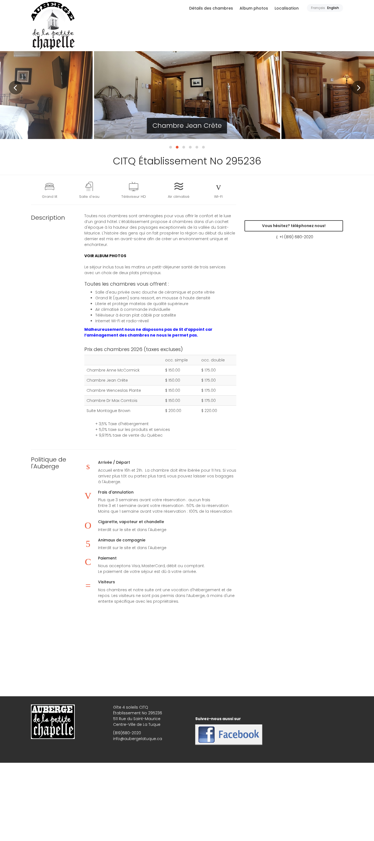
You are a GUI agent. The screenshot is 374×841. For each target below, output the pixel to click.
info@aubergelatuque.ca (137, 738)
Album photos (254, 8)
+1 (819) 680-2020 (296, 237)
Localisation (287, 8)
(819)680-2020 (127, 733)
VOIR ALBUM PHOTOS (105, 256)
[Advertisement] (187, 660)
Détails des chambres (211, 8)
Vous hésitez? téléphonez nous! (294, 225)
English (333, 7)
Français (318, 7)
